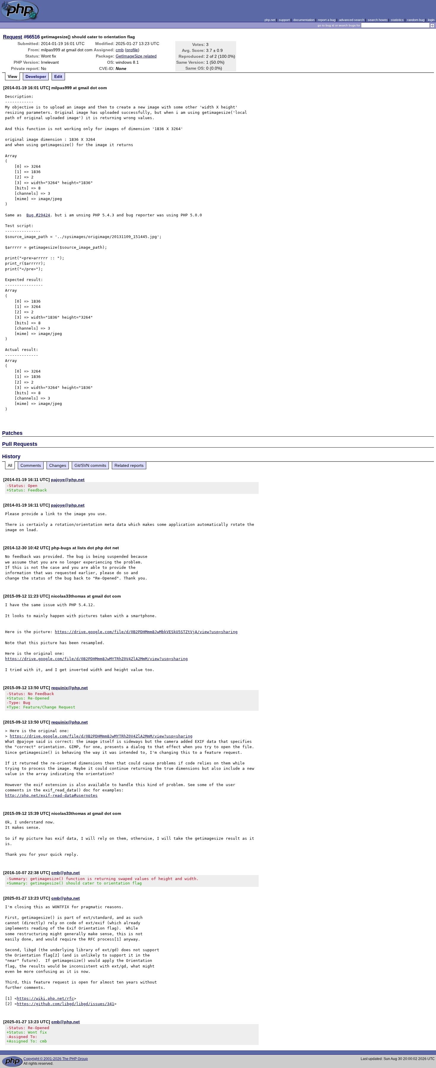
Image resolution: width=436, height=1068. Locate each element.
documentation (303, 20)
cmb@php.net (65, 872)
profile (132, 49)
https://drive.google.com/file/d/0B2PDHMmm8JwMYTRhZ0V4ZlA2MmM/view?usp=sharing (96, 659)
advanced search (351, 20)
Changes (57, 465)
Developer (36, 76)
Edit (58, 76)
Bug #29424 (38, 215)
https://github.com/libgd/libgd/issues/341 (65, 1004)
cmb (120, 49)
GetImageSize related (136, 56)
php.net (270, 20)
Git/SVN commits (90, 465)
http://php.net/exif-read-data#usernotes (51, 795)
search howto (377, 20)
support (284, 20)
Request (12, 37)
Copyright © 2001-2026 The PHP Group (55, 1059)
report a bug (326, 20)
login (431, 20)
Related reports (129, 465)
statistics (397, 20)
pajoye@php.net (68, 479)
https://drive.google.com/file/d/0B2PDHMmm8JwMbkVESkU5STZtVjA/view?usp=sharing (146, 632)
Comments (30, 465)
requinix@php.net (69, 687)
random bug (415, 20)
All (10, 465)
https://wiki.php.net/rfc (45, 998)
